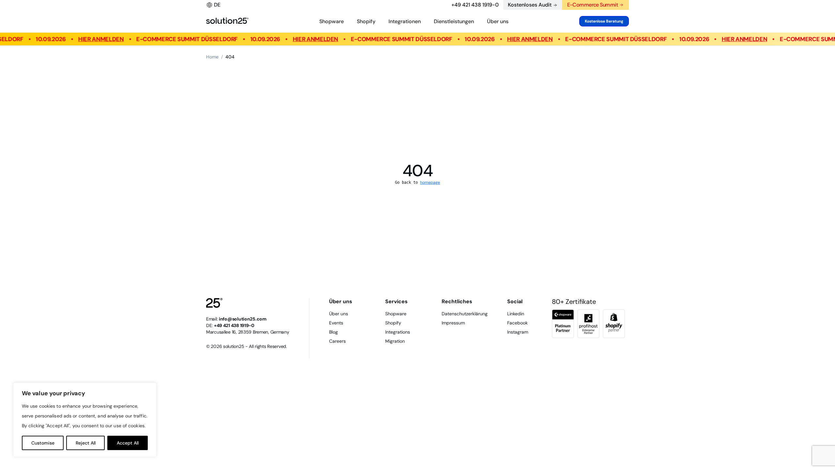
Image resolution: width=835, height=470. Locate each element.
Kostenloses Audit (530, 4)
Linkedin (515, 314)
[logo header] (227, 21)
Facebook (517, 323)
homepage (430, 182)
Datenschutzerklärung (465, 314)
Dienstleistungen (454, 21)
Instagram (517, 332)
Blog (333, 332)
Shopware (331, 21)
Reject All (86, 443)
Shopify (366, 21)
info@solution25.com (242, 319)
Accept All (128, 443)
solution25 (233, 346)
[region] (85, 420)
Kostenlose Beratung (604, 21)
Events (336, 323)
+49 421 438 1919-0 (475, 4)
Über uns (498, 21)
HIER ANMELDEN (96, 39)
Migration (395, 341)
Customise (42, 443)
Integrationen (404, 21)
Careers (337, 341)
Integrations (397, 332)
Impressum (453, 323)
